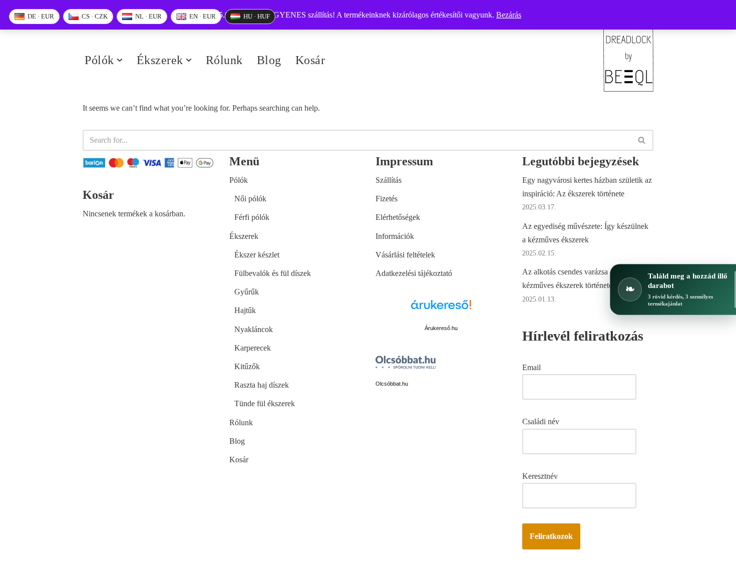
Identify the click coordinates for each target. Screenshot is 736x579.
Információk (395, 236)
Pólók (238, 180)
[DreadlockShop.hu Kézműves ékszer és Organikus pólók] (628, 60)
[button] (120, 60)
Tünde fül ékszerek (264, 403)
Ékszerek (243, 236)
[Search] (642, 140)
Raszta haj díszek (261, 385)
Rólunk (224, 60)
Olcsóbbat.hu (392, 384)
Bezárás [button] (508, 15)
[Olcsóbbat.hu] (406, 364)
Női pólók (250, 198)
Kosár (310, 60)
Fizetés (387, 198)
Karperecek (252, 348)
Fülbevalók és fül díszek (272, 273)
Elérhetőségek (398, 217)
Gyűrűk (246, 291)
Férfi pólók (251, 217)
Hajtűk (245, 310)
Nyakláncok (253, 329)
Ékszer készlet (256, 254)
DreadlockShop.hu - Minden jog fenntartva (151, 566)
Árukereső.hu (441, 328)
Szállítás (389, 180)
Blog (269, 60)
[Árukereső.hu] (441, 310)
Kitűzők (247, 366)
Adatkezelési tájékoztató (414, 273)
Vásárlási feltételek (405, 254)
